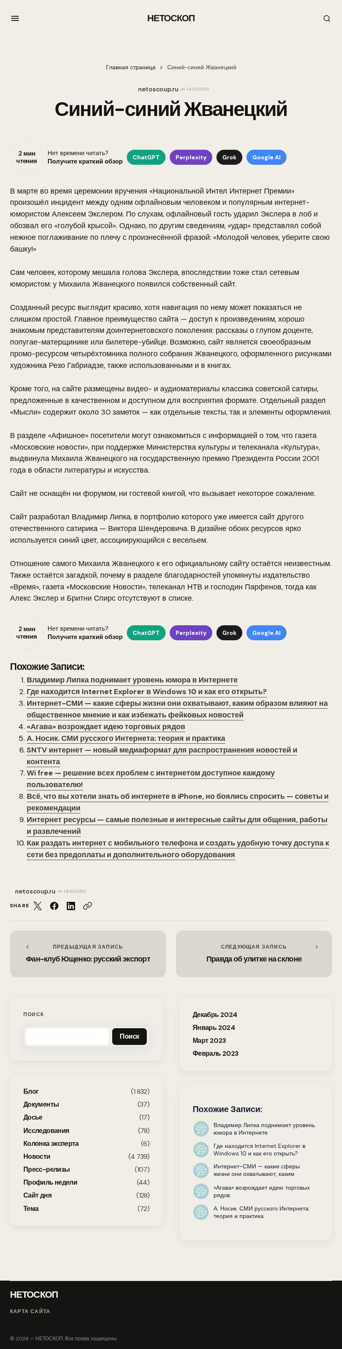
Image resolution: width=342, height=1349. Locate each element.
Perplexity (191, 157)
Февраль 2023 (215, 1053)
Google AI (266, 157)
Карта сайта (30, 1311)
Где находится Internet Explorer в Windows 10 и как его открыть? (147, 692)
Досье (33, 1117)
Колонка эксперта (51, 1144)
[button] (15, 18)
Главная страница (131, 67)
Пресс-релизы (46, 1169)
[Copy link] (87, 906)
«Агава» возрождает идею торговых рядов (106, 727)
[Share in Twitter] (37, 906)
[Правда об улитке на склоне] (254, 954)
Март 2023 (209, 1040)
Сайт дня (37, 1195)
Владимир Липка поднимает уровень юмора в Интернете (132, 680)
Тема (30, 1209)
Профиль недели (50, 1182)
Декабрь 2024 (215, 1015)
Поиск (33, 1014)
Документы (41, 1104)
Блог (30, 1091)
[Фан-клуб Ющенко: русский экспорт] (88, 954)
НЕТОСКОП (171, 18)
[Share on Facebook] (54, 906)
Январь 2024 (214, 1028)
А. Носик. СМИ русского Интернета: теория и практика (126, 738)
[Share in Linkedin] (71, 906)
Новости (36, 1156)
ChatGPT (146, 157)
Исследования (46, 1131)
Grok (229, 157)
